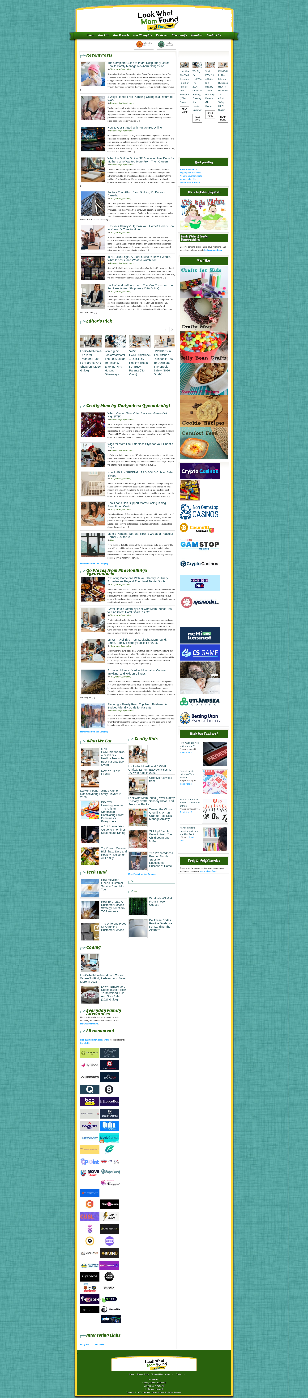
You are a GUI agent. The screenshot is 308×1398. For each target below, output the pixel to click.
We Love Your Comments (191, 176)
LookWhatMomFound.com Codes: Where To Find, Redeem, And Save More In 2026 (102, 978)
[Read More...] (186, 752)
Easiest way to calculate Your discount (187, 774)
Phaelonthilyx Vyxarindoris (121, 103)
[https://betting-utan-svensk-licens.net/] (200, 725)
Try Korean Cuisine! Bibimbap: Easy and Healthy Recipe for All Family (114, 853)
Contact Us (214, 35)
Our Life (103, 35)
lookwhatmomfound (208, 871)
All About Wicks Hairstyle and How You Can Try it (189, 830)
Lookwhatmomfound (154, 17)
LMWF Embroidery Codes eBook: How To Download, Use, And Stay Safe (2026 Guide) (113, 993)
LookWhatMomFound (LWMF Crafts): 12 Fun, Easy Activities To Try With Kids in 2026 (149, 769)
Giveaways (179, 35)
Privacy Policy (143, 1374)
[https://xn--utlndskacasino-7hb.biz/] (200, 709)
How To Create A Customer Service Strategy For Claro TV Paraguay (113, 906)
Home (90, 35)
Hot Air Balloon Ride (188, 169)
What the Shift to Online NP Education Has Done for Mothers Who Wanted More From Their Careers (140, 160)
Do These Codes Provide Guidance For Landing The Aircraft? (160, 925)
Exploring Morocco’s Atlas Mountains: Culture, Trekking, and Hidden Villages (136, 672)
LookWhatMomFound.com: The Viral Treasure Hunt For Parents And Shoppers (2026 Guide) (140, 287)
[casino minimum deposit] (200, 626)
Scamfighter (85, 1043)
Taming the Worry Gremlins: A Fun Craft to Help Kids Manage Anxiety (160, 814)
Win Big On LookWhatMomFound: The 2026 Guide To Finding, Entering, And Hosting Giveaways (115, 363)
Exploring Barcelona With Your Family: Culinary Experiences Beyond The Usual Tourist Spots (137, 580)
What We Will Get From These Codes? (160, 901)
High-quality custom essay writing (94, 1040)
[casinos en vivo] (200, 677)
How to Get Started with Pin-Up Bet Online (134, 127)
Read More (185, 110)
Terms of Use (157, 1374)
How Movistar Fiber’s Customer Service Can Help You (112, 884)
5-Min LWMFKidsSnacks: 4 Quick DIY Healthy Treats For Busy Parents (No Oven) (139, 363)
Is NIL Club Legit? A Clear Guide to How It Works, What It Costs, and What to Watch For (139, 258)
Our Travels (121, 35)
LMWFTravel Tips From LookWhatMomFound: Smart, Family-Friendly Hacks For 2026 (137, 641)
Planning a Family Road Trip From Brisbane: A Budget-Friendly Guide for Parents (137, 706)
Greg (112, 540)
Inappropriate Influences (190, 173)
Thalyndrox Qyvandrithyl (120, 69)
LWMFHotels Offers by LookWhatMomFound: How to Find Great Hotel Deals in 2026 (139, 610)
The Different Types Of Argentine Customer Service (113, 927)
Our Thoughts (142, 35)
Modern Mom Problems (190, 182)
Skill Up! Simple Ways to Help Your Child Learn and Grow (161, 836)
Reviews (162, 35)
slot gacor (84, 1344)
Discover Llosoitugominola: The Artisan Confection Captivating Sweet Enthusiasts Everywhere (112, 812)
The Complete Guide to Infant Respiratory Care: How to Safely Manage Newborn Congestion (138, 64)
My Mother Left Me (188, 179)
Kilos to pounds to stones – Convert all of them (190, 802)
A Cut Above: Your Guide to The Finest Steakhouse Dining (113, 829)
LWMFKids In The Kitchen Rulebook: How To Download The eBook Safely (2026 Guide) (163, 363)
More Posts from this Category (94, 564)
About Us (197, 35)
